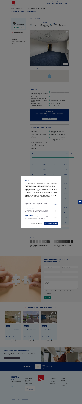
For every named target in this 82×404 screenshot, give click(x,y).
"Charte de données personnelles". (43, 196)
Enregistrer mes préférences (36, 223)
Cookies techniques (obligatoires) (36, 203)
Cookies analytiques (36, 210)
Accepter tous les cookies (52, 223)
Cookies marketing (37, 217)
